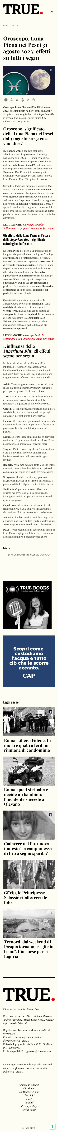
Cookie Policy (29, 1109)
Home (6, 25)
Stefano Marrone (43, 1016)
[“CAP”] (29, 661)
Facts (15, 25)
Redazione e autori (29, 1084)
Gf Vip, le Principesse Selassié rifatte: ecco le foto (25, 897)
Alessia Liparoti (18, 1023)
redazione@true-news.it (26, 1037)
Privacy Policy (29, 1106)
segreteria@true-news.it (38, 1051)
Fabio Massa (33, 1009)
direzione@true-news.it (16, 1040)
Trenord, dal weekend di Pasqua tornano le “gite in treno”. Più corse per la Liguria (28, 949)
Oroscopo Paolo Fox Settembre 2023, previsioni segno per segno (28, 336)
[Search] (52, 12)
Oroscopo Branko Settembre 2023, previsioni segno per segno (28, 226)
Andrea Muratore (12, 1019)
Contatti (29, 1102)
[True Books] (27, 627)
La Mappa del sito (29, 1091)
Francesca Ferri (23, 1016)
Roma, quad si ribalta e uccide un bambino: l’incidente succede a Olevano (26, 797)
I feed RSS (29, 1095)
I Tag (29, 1099)
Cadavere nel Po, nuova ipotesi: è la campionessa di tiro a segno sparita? (28, 848)
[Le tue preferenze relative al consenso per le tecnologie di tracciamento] (52, 1126)
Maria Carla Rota (33, 1019)
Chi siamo (28, 1088)
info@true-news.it (13, 1071)
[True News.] (23, 9)
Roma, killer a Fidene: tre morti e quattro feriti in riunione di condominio (28, 745)
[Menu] (52, 6)
